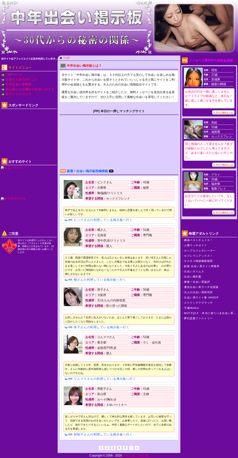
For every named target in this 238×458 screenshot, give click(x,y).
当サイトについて (19, 94)
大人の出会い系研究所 (198, 292)
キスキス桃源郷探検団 (198, 260)
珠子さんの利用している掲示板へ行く (101, 327)
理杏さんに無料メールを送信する (223, 112)
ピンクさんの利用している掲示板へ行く (103, 219)
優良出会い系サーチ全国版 (201, 287)
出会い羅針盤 (192, 276)
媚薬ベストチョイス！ (198, 240)
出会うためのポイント (22, 79)
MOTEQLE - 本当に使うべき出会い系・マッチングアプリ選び (210, 313)
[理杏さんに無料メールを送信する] (193, 85)
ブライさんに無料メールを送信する (223, 212)
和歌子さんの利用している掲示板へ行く (103, 434)
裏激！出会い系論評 (197, 281)
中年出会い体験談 (19, 84)
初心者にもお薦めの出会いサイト (30, 89)
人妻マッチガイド (195, 245)
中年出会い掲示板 (136, 455)
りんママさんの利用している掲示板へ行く (105, 378)
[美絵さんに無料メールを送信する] (193, 137)
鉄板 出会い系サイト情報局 (201, 266)
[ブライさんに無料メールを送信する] (193, 189)
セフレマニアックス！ (198, 255)
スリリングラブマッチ (198, 302)
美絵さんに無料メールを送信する (223, 165)
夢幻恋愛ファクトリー (198, 318)
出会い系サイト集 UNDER (201, 297)
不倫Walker (191, 307)
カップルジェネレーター (200, 250)
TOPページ (14, 74)
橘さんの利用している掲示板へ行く (100, 279)
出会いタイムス (194, 271)
